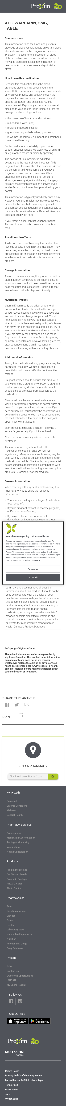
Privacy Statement (32, 560)
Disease (11, 915)
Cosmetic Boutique (17, 879)
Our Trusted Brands (17, 874)
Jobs (9, 966)
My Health (13, 792)
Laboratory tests (15, 929)
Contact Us (13, 971)
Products (12, 861)
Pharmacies (11, 1089)
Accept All (33, 577)
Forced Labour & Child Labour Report (25, 1080)
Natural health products (19, 934)
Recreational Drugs (17, 943)
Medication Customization (21, 837)
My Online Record (16, 984)
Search (10, 906)
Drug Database (15, 948)
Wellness (11, 810)
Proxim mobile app (17, 869)
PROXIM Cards (14, 883)
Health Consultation (17, 851)
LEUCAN (11, 980)
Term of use (11, 1084)
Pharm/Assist (15, 898)
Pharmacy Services (19, 824)
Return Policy (12, 1071)
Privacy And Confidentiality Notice (23, 1075)
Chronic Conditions (17, 805)
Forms (10, 920)
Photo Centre (14, 888)
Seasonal (12, 801)
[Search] (53, 777)
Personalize (33, 569)
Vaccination (13, 847)
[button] (6, 705)
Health (10, 925)
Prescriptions (14, 833)
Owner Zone (11, 1098)
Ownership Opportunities (20, 975)
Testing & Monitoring (18, 842)
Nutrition (11, 939)
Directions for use (16, 911)
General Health (15, 815)
